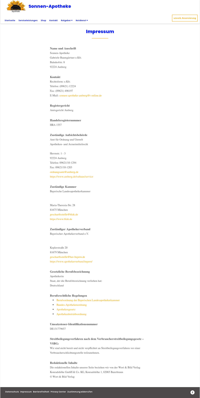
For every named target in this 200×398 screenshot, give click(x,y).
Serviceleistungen (28, 20)
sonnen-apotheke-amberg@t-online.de (80, 95)
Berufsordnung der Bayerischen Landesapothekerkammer (88, 300)
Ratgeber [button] (66, 20)
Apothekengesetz (65, 309)
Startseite (10, 20)
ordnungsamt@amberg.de (64, 172)
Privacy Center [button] (58, 391)
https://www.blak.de (61, 219)
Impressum (26, 391)
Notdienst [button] (81, 20)
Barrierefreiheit (41, 391)
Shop (43, 20)
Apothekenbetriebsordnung (71, 314)
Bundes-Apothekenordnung (71, 305)
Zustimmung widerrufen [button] (79, 391)
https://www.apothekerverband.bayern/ (71, 261)
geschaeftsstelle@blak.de (64, 214)
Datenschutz (12, 391)
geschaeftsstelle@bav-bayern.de (67, 257)
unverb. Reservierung (185, 18)
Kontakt (53, 20)
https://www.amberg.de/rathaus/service (71, 176)
